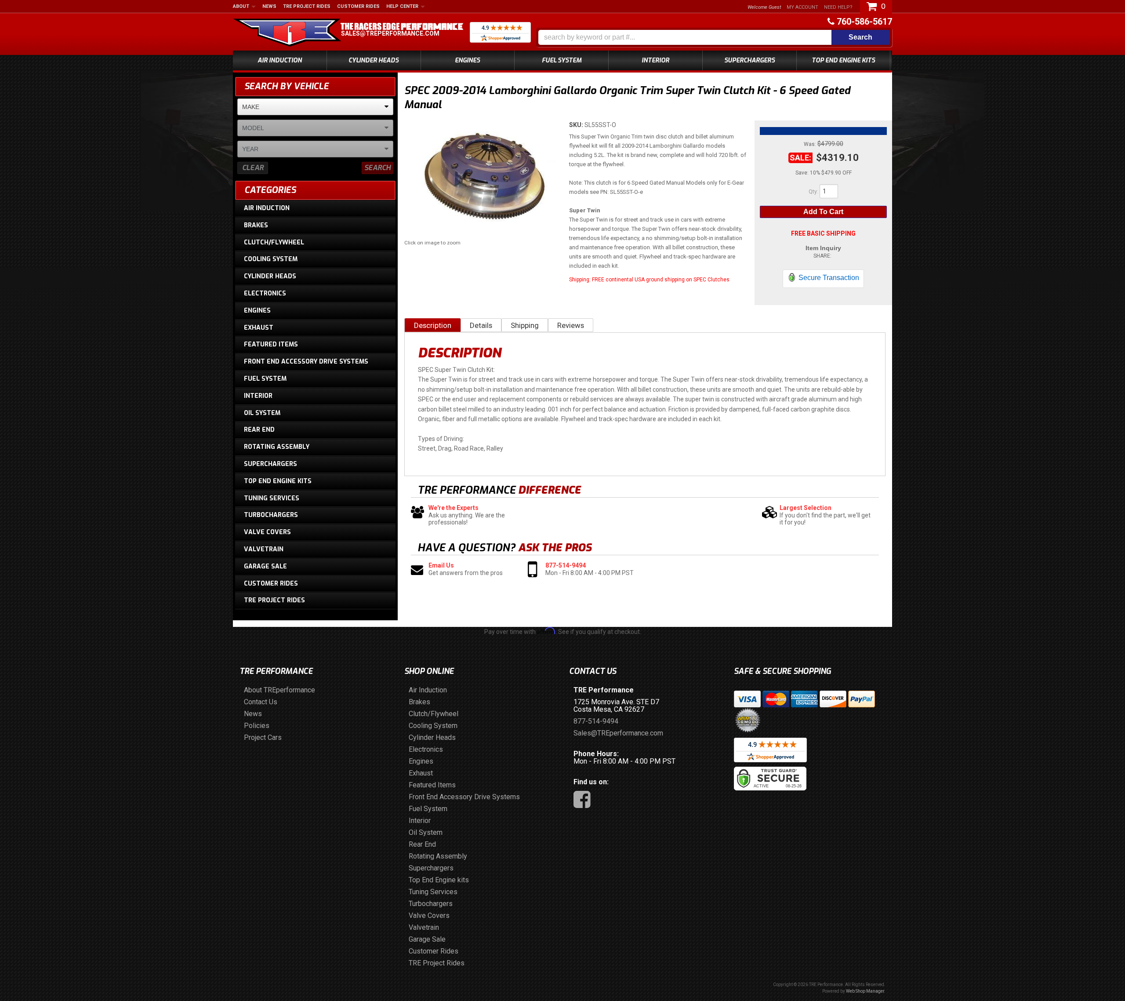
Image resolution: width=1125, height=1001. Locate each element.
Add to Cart (823, 211)
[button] (714, 37)
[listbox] (315, 106)
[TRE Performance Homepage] (287, 33)
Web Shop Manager (865, 991)
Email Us (441, 565)
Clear (253, 167)
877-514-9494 (565, 565)
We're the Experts (453, 507)
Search (377, 167)
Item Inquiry (823, 248)
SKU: (576, 124)
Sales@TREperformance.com (390, 33)
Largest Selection (805, 507)
